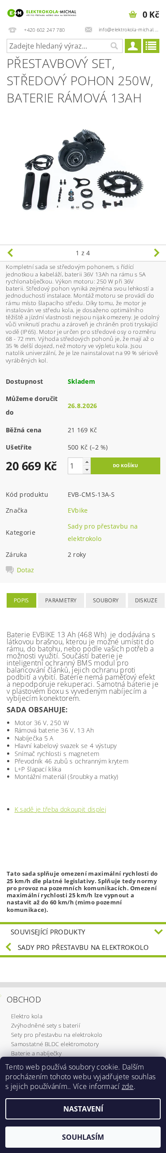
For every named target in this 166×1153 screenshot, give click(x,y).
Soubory (106, 600)
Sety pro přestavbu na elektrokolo (57, 1035)
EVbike (78, 510)
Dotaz (26, 570)
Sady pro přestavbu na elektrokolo (83, 947)
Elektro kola (26, 1016)
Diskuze (146, 600)
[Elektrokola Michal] (42, 11)
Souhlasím (83, 1137)
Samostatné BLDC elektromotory (55, 1044)
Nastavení (83, 1109)
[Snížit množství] (87, 469)
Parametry (61, 600)
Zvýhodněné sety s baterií (45, 1025)
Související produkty (48, 931)
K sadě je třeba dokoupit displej (60, 809)
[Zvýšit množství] (87, 461)
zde (128, 1086)
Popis (21, 600)
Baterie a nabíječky (36, 1053)
